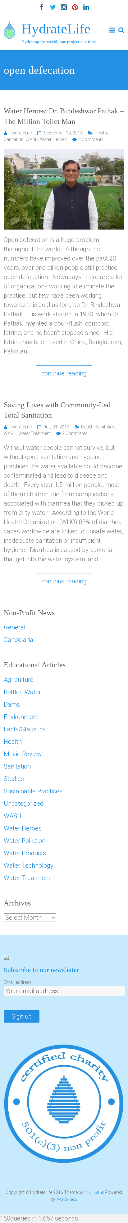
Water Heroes (53, 139)
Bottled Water (22, 692)
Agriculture (19, 679)
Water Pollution (24, 840)
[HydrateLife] (9, 25)
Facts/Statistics (25, 729)
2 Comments (91, 139)
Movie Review (23, 754)
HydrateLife (55, 29)
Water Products (25, 853)
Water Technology (28, 865)
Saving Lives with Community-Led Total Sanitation (57, 410)
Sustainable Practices (33, 791)
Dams (12, 704)
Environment (21, 717)
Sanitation (14, 139)
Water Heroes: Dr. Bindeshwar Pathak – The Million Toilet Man (64, 116)
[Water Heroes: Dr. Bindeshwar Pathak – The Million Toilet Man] (64, 153)
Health (100, 132)
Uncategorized (23, 803)
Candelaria (18, 639)
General (14, 627)
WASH (31, 139)
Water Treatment (34, 433)
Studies (14, 778)
